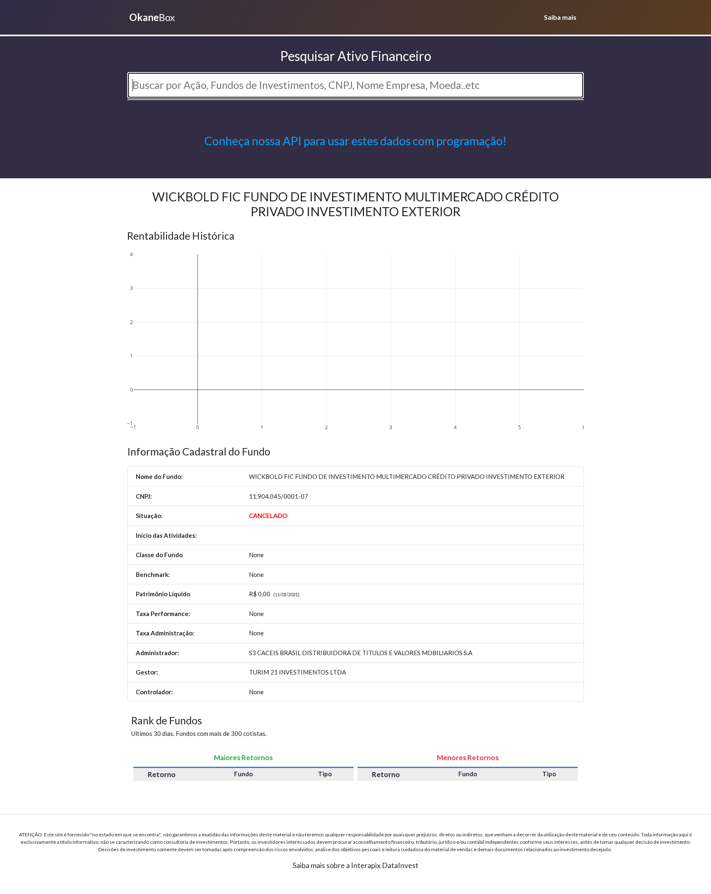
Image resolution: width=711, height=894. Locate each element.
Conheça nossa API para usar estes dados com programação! (355, 141)
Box (152, 17)
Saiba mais (560, 17)
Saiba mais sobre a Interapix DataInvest (355, 865)
